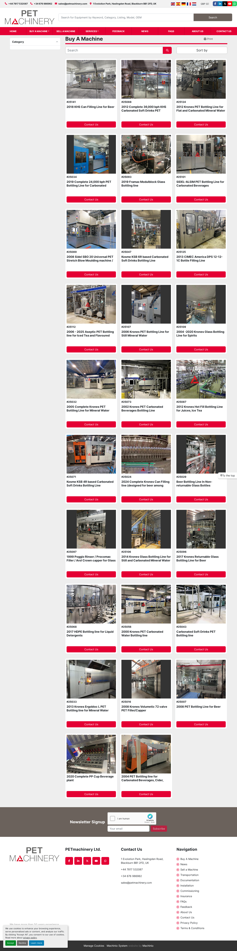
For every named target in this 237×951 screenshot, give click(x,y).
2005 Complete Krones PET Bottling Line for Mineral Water (88, 408)
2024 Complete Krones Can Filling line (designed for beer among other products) (145, 485)
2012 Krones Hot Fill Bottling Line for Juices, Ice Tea (199, 408)
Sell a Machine (65, 31)
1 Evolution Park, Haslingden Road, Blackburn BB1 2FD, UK (124, 3)
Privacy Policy (189, 922)
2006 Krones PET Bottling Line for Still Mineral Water (145, 333)
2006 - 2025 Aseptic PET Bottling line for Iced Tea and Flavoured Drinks (90, 335)
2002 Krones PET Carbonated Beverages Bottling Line (142, 408)
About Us (197, 31)
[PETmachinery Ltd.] (35, 854)
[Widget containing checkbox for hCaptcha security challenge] (132, 818)
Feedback (118, 31)
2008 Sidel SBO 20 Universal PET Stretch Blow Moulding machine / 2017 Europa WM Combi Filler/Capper (90, 262)
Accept (10, 943)
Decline (22, 943)
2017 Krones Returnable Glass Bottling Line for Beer (197, 558)
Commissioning (189, 890)
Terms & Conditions (192, 928)
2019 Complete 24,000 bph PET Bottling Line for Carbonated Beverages (89, 185)
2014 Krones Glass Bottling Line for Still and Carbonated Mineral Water (146, 558)
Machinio (148, 945)
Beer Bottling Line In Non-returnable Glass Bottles (194, 483)
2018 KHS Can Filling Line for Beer (90, 107)
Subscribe (159, 828)
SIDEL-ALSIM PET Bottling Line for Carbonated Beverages (200, 183)
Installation (187, 885)
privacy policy (30, 937)
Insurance (186, 896)
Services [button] (91, 31)
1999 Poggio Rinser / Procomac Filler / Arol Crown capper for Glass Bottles (91, 560)
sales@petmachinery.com (72, 3)
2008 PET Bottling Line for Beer (198, 706)
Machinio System (117, 945)
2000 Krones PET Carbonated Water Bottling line (142, 633)
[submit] (167, 50)
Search (213, 17)
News (144, 31)
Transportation (189, 875)
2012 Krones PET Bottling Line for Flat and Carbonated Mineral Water (200, 108)
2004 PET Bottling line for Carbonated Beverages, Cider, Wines (142, 780)
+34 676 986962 (43, 3)
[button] (39, 31)
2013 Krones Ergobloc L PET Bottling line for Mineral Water (88, 708)
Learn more (36, 943)
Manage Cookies (94, 945)
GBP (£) (205, 3)
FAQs (171, 31)
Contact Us (224, 31)
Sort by (201, 50)
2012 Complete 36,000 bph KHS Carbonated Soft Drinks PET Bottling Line (143, 110)
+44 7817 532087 (18, 3)
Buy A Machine (39, 31)
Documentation (189, 880)
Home (13, 31)
